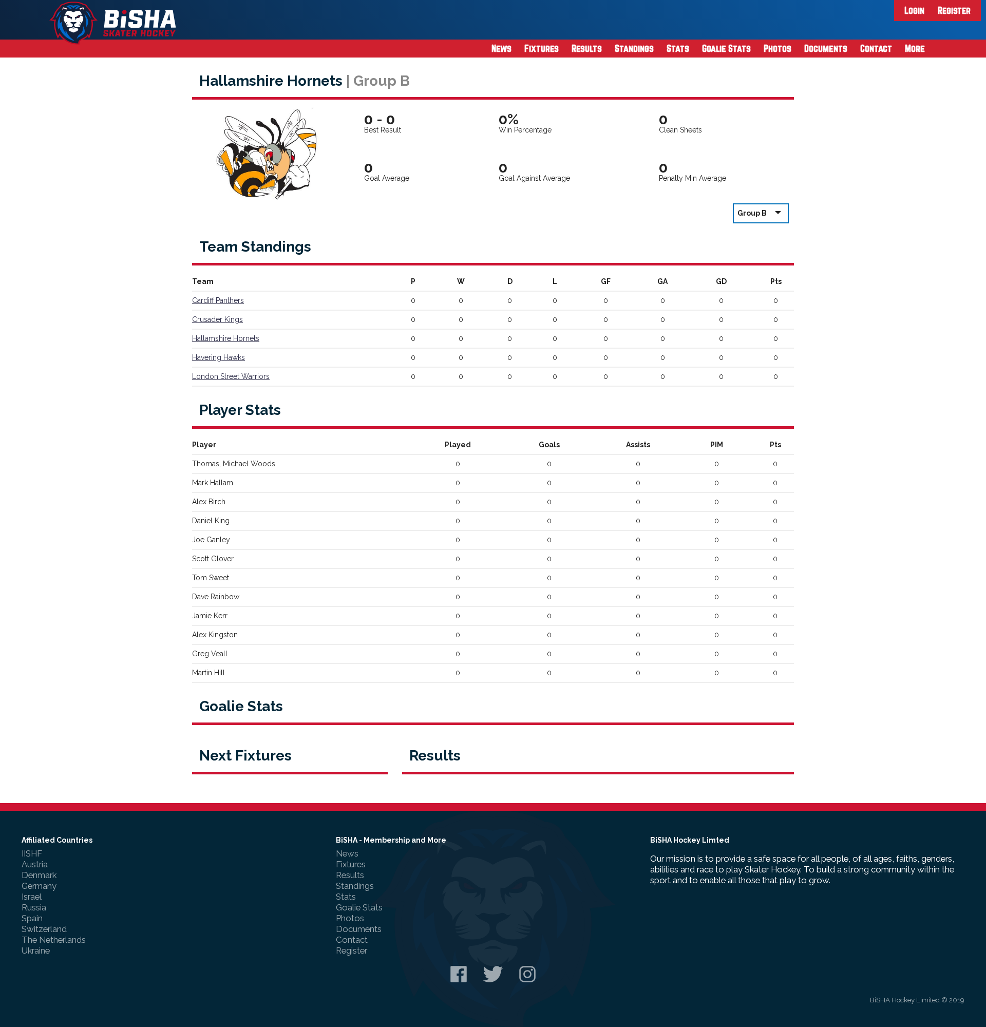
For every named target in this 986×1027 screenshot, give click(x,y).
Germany (39, 886)
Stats (678, 48)
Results (587, 48)
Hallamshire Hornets (225, 338)
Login (914, 10)
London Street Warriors (231, 376)
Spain (32, 918)
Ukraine (36, 950)
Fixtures (541, 48)
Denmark (39, 875)
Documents (825, 48)
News (501, 48)
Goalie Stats (726, 48)
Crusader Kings (217, 319)
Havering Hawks (218, 357)
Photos (777, 48)
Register (954, 10)
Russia (34, 907)
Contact (876, 48)
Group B (752, 213)
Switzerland (44, 929)
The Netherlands (54, 940)
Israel (32, 896)
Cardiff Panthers (218, 300)
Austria (35, 864)
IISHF (32, 853)
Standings (634, 48)
